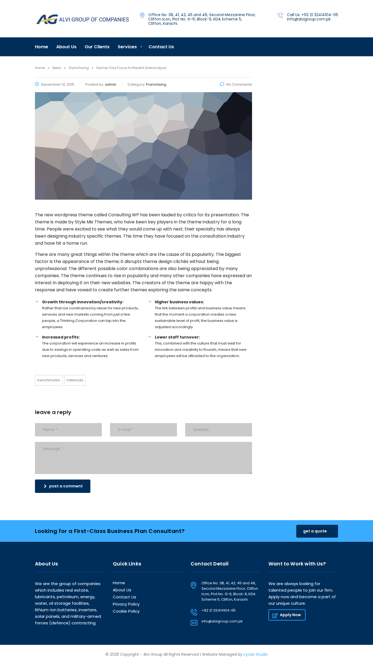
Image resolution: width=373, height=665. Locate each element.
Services (127, 47)
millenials (75, 380)
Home (41, 47)
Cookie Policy (126, 611)
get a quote (315, 531)
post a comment (66, 486)
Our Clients (97, 47)
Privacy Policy (126, 604)
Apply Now (290, 615)
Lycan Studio (256, 654)
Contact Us (161, 47)
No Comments (239, 84)
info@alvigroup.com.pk (222, 621)
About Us (66, 47)
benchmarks (48, 380)
